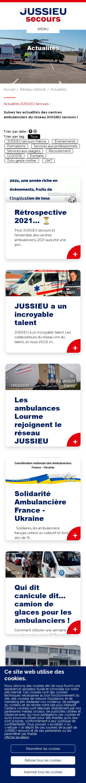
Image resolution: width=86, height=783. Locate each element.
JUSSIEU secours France (26, 141)
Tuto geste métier (21, 161)
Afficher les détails (16, 737)
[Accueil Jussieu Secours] (43, 15)
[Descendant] (35, 131)
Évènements (65, 141)
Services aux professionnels (55, 146)
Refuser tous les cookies (43, 760)
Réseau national (33, 89)
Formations (16, 146)
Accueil (9, 89)
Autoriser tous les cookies (43, 772)
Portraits (37, 156)
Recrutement (60, 151)
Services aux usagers (23, 151)
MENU (43, 29)
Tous (34, 137)
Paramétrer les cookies (43, 749)
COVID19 (14, 156)
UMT (48, 161)
